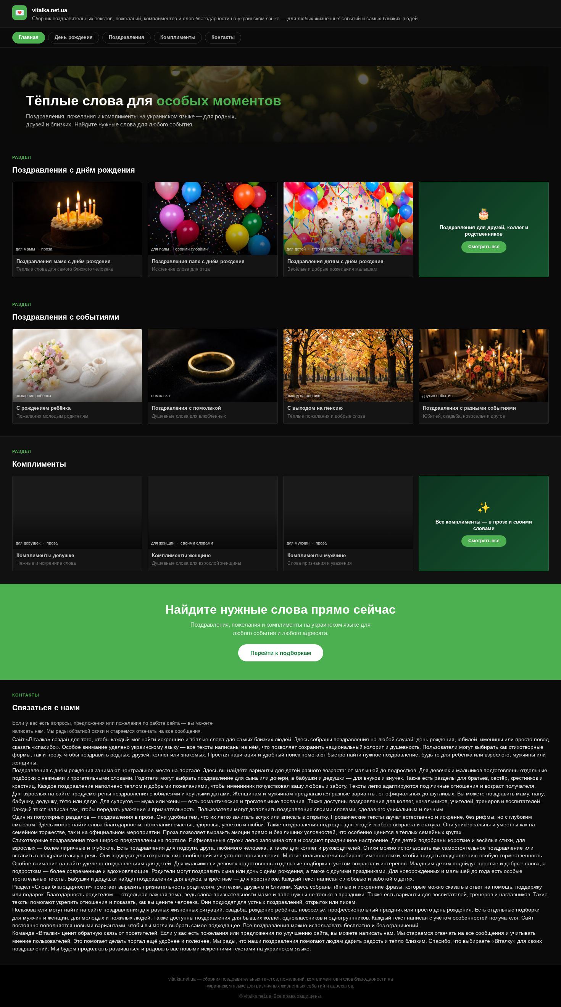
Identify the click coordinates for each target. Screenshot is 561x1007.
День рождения (74, 37)
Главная (29, 37)
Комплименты (177, 37)
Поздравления (126, 37)
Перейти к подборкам (280, 653)
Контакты (223, 37)
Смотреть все (484, 246)
